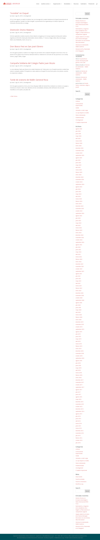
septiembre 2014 (80, 411)
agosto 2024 (79, 187)
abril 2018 (78, 370)
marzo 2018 (79, 372)
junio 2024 (78, 191)
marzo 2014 (79, 423)
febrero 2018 (79, 375)
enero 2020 (78, 319)
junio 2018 (78, 365)
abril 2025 (78, 167)
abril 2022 (78, 254)
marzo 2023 (79, 228)
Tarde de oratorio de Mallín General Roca (29, 79)
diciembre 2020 (79, 293)
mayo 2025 (78, 165)
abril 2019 (78, 341)
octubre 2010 (79, 440)
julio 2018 (78, 363)
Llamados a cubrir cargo (82, 110)
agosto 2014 (79, 414)
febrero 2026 (79, 143)
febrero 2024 (79, 201)
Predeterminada (80, 117)
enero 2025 (78, 174)
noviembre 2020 (80, 295)
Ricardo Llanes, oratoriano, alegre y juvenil (83, 85)
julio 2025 (78, 160)
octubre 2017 (79, 385)
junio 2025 (78, 162)
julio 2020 (78, 305)
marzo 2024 (79, 199)
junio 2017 (78, 394)
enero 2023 (78, 232)
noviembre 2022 (80, 237)
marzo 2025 (79, 170)
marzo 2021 (79, 285)
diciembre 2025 (79, 148)
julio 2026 (78, 131)
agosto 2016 (79, 397)
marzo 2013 (79, 428)
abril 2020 (78, 312)
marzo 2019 (79, 343)
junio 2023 (78, 220)
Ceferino (78, 101)
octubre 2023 (79, 211)
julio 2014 (78, 416)
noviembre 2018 (80, 353)
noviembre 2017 (80, 382)
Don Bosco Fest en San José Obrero (26, 46)
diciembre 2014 (79, 409)
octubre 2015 (79, 406)
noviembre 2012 (80, 433)
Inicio (37, 4)
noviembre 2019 (80, 324)
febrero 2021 (79, 288)
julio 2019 (78, 334)
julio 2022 (78, 247)
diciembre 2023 (79, 206)
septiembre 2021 (80, 271)
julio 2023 (78, 218)
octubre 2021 (79, 269)
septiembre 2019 (80, 329)
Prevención (91, 4)
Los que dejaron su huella (82, 112)
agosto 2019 (79, 331)
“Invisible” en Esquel (19, 13)
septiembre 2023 (80, 213)
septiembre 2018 (80, 358)
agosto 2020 (79, 302)
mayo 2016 (78, 399)
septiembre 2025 (80, 155)
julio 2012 (78, 435)
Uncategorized (27, 16)
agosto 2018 (79, 360)
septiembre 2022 (80, 242)
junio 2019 (78, 336)
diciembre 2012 (79, 430)
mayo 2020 (78, 310)
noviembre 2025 (80, 150)
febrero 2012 (79, 438)
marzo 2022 (79, 257)
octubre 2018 (79, 356)
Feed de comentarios (81, 481)
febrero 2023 (79, 230)
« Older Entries (13, 96)
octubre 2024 (79, 182)
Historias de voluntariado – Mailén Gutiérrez (83, 66)
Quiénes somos (45, 4)
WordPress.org (79, 484)
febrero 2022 (79, 259)
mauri (12, 16)
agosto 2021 (79, 273)
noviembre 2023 (80, 208)
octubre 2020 (79, 298)
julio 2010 (78, 442)
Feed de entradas (80, 479)
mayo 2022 (78, 252)
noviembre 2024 (80, 179)
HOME (77, 108)
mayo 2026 (78, 136)
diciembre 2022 (79, 235)
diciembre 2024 (79, 177)
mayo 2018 (78, 368)
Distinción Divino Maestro (22, 29)
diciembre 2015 (79, 401)
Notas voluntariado (80, 115)
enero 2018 (78, 377)
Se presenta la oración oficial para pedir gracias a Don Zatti (82, 60)
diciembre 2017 (79, 380)
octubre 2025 (79, 153)
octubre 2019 (79, 327)
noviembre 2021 (80, 266)
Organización (56, 4)
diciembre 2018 (79, 351)
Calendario (83, 4)
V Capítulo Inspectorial (81, 122)
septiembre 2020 (80, 300)
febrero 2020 (79, 317)
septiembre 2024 (80, 184)
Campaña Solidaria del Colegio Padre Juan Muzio (32, 63)
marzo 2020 (79, 314)
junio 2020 (78, 307)
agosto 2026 (79, 129)
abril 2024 (78, 196)
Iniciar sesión (79, 476)
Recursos (76, 4)
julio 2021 (78, 276)
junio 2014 (78, 418)
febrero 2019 (79, 346)
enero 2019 (78, 348)
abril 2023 (78, 225)
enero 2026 (78, 145)
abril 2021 (78, 283)
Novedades (67, 4)
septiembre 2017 (80, 387)
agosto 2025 (79, 157)
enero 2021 (78, 290)
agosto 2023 (79, 215)
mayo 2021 (78, 281)
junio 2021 (78, 278)
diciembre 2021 (79, 264)
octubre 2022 (79, 240)
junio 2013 (78, 426)
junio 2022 (78, 249)
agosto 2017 (79, 389)
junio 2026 (78, 133)
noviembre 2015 (80, 404)
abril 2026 (78, 138)
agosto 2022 (79, 244)
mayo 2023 (78, 223)
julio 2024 (78, 189)
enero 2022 (78, 261)
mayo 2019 (78, 339)
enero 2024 (78, 203)
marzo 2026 (79, 141)
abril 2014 (78, 421)
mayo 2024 (78, 194)
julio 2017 (78, 392)
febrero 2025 (79, 172)
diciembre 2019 (79, 322)
